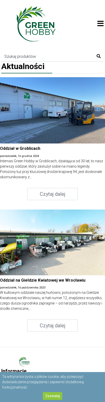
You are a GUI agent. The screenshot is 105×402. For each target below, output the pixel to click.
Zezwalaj (52, 396)
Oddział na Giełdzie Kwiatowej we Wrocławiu (42, 280)
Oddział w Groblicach (20, 148)
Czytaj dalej (52, 194)
